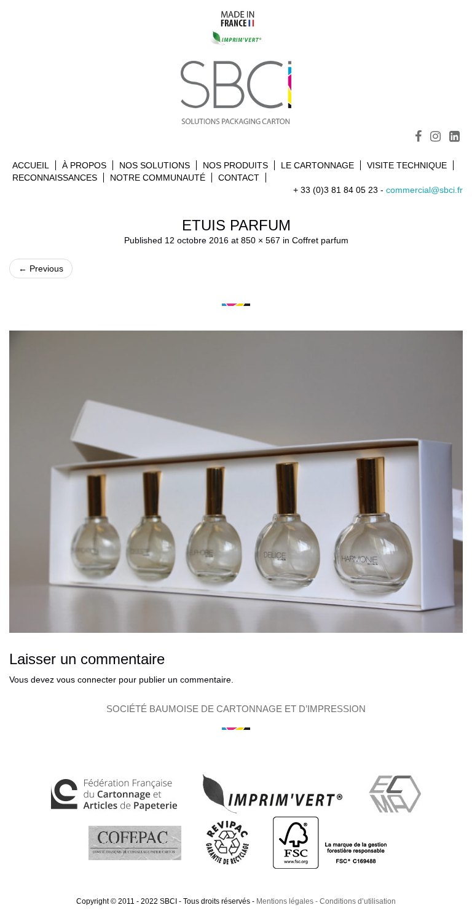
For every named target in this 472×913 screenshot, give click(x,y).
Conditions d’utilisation (358, 901)
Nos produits (235, 165)
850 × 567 (260, 240)
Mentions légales (284, 901)
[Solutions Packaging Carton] (236, 90)
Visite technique (407, 165)
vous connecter (86, 679)
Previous (40, 268)
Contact (238, 177)
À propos (84, 165)
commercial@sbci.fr (424, 190)
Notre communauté (157, 177)
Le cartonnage (317, 165)
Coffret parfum (320, 240)
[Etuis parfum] (236, 482)
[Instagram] (435, 138)
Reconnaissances (54, 177)
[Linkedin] (454, 138)
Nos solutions (154, 165)
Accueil (30, 165)
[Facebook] (418, 138)
